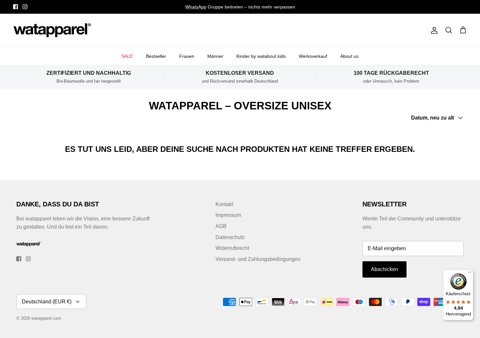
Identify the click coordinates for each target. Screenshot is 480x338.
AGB (221, 226)
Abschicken (384, 269)
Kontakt (224, 204)
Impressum (228, 215)
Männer (215, 56)
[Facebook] (15, 6)
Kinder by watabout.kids (261, 56)
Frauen (186, 56)
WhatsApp (195, 6)
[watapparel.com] (52, 30)
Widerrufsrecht (232, 248)
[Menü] (469, 274)
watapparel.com (46, 318)
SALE (127, 56)
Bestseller (156, 56)
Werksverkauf (313, 56)
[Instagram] (25, 6)
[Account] (433, 30)
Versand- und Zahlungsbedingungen (258, 259)
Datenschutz (230, 237)
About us (349, 56)
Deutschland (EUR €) (47, 301)
